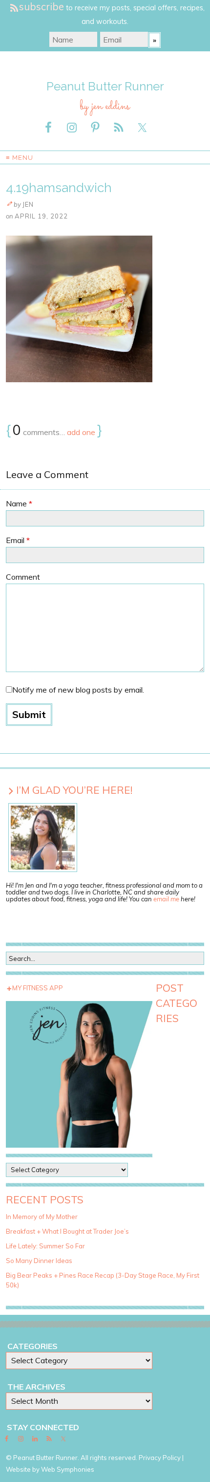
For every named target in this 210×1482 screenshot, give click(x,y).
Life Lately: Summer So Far (45, 1246)
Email (18, 540)
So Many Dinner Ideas (39, 1260)
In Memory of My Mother (42, 1216)
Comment (23, 577)
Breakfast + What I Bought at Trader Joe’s (67, 1231)
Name (19, 503)
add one (81, 432)
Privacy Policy (160, 1457)
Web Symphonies (67, 1469)
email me (166, 899)
